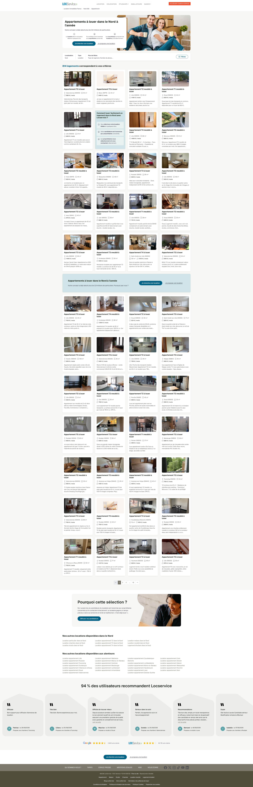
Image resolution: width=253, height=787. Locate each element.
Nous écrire (153, 767)
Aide (140, 767)
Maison (111, 777)
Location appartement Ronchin (171, 668)
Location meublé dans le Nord (138, 643)
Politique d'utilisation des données (119, 784)
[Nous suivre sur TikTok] (178, 767)
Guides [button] (147, 4)
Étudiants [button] (123, 4)
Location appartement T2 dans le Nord (109, 641)
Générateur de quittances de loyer (138, 781)
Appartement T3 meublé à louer (108, 253)
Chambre (125, 777)
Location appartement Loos (137, 670)
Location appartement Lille (72, 658)
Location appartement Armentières (107, 670)
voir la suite (97, 722)
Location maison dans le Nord (138, 641)
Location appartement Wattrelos (106, 658)
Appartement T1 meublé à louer (173, 90)
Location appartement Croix (170, 658)
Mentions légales (124, 767)
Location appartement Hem (170, 670)
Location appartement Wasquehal (172, 665)
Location (100, 4)
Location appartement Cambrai (106, 663)
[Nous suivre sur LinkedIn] (187, 767)
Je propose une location (106, 43)
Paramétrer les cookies (153, 784)
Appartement (103, 777)
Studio (118, 777)
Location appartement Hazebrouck (140, 668)
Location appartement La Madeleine (141, 663)
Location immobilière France (72, 9)
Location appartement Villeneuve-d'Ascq (77, 668)
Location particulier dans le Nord (74, 641)
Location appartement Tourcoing (74, 663)
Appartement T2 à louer (74, 89)
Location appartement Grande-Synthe (141, 673)
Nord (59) (86, 9)
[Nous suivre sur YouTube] (183, 767)
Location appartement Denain (171, 661)
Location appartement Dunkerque (74, 665)
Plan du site (135, 774)
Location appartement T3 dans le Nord (109, 643)
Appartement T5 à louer (74, 434)
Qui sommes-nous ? (73, 767)
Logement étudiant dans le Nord (139, 645)
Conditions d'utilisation (100, 784)
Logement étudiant (148, 777)
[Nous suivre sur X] (170, 767)
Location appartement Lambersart (107, 668)
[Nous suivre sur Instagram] (174, 767)
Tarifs (89, 767)
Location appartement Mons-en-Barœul (142, 665)
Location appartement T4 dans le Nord (109, 645)
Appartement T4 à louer (139, 252)
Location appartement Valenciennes (75, 673)
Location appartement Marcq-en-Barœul (109, 661)
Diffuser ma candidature (89, 619)
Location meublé (135, 777)
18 (133, 582)
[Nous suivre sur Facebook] (165, 767)
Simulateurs (136, 4)
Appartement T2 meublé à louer (140, 90)
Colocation (112, 4)
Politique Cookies (138, 784)
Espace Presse (104, 767)
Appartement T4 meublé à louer (140, 131)
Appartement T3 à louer (139, 171)
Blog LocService (109, 781)
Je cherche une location (84, 43)
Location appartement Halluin (171, 663)
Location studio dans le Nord (72, 645)
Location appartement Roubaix (73, 661)
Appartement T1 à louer (74, 130)
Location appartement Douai (72, 670)
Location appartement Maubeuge (107, 665)
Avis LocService (121, 781)
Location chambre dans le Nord (73, 643)
